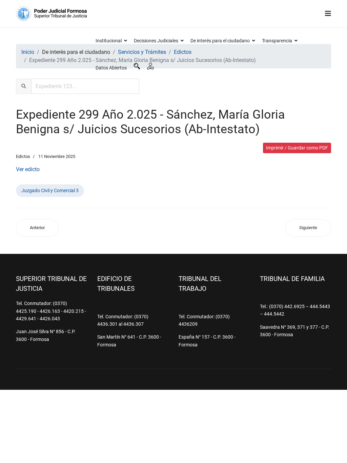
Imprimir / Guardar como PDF (297, 147)
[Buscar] (137, 66)
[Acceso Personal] (150, 66)
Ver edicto (28, 169)
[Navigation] (328, 13)
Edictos (23, 156)
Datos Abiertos (111, 68)
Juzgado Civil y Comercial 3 (50, 190)
